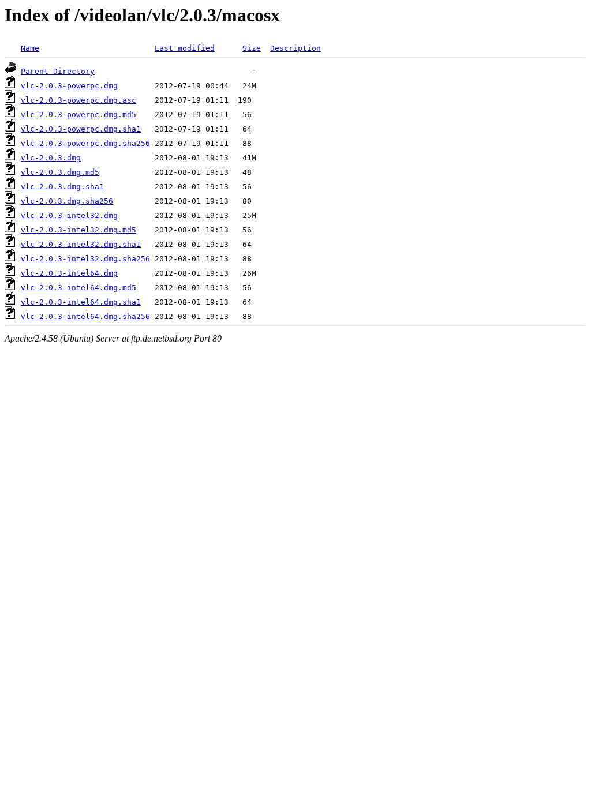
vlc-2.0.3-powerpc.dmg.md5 (78, 114)
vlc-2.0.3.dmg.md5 (60, 172)
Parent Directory (58, 71)
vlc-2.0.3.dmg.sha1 (62, 186)
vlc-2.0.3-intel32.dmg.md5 (78, 230)
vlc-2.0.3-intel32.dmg (69, 215)
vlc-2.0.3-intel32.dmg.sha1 (81, 244)
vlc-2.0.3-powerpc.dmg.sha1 (81, 129)
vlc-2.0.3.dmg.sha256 (67, 201)
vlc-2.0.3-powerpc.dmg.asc (78, 100)
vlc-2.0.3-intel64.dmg (69, 273)
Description (295, 48)
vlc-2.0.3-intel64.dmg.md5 (78, 287)
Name (30, 48)
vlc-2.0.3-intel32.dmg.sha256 (85, 258)
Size (251, 48)
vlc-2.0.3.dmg (51, 157)
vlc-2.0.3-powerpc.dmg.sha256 (85, 143)
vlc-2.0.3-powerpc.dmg (69, 85)
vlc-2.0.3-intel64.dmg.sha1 (81, 302)
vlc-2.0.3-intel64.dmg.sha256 (85, 316)
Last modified (185, 48)
